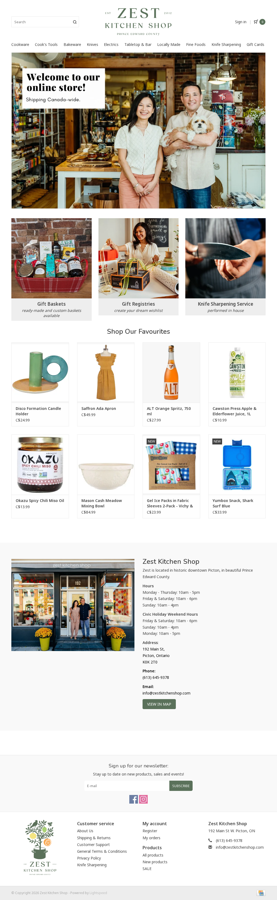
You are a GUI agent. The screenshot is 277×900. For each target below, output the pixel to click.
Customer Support (93, 844)
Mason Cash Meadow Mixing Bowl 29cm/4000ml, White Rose (101, 503)
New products (155, 861)
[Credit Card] (260, 892)
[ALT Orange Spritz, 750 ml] (171, 372)
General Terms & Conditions (102, 851)
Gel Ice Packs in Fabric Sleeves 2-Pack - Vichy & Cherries (170, 503)
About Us (85, 830)
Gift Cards (255, 44)
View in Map (159, 704)
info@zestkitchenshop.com (240, 847)
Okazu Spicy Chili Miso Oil (40, 500)
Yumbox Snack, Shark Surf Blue (233, 503)
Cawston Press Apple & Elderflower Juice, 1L (234, 411)
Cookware (20, 44)
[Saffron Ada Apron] (106, 372)
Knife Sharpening (226, 44)
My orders (151, 837)
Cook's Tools (46, 44)
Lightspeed (98, 893)
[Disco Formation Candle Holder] (40, 372)
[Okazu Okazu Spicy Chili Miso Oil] (40, 464)
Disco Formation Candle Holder (38, 411)
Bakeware (72, 44)
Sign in (240, 21)
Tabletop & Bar (137, 44)
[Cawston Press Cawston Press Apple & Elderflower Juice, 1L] (237, 372)
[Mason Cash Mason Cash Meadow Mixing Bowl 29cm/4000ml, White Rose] (106, 464)
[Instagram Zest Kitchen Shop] (143, 799)
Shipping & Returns (94, 837)
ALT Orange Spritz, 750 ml (169, 411)
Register (150, 830)
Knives (92, 44)
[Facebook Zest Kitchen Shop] (133, 799)
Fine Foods (196, 44)
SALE (147, 868)
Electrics (111, 44)
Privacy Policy (89, 858)
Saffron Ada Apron (98, 408)
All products (153, 855)
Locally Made (168, 44)
